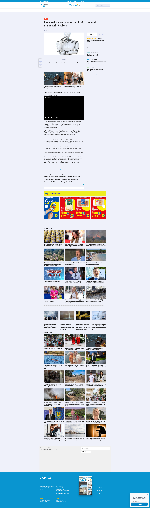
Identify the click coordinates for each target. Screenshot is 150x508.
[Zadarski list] (75, 5)
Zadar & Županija (63, 10)
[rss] (109, 0)
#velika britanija (58, 169)
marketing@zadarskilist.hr (63, 487)
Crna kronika (87, 10)
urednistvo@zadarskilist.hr (45, 500)
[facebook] (102, 0)
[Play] (45, 117)
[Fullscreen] (82, 117)
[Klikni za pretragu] (109, 5)
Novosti (53, 10)
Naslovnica (44, 10)
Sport (72, 10)
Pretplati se (139, 504)
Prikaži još (96, 75)
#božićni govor (51, 169)
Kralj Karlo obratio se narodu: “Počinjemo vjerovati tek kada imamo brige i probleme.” (61, 62)
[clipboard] (40, 65)
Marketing (75, 1)
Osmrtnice (97, 10)
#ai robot (45, 169)
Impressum (82, 1)
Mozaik (104, 10)
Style (79, 10)
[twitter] (106, 0)
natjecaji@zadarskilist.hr (60, 489)
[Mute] (51, 117)
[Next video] (48, 117)
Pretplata (69, 1)
